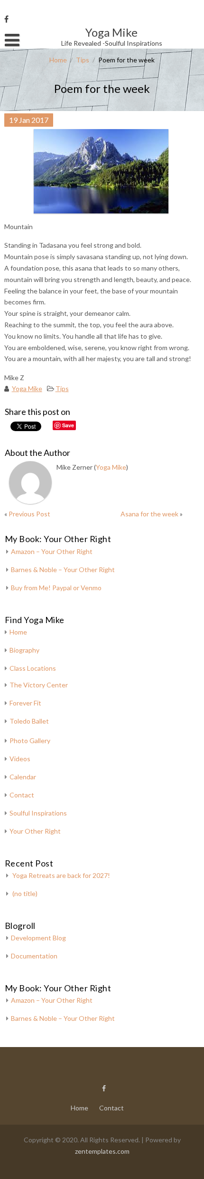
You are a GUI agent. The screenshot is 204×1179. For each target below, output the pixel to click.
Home (58, 60)
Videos (19, 759)
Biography (24, 650)
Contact (21, 795)
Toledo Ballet (29, 721)
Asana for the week (149, 514)
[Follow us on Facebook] (6, 19)
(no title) (24, 893)
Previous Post (29, 514)
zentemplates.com (102, 1151)
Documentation (34, 956)
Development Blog (38, 938)
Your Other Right (35, 831)
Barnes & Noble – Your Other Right (63, 569)
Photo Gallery (29, 740)
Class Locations (32, 668)
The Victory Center (38, 685)
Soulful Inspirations (38, 813)
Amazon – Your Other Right (52, 551)
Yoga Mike (27, 388)
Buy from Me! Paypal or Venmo (56, 588)
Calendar (22, 777)
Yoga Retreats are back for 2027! (61, 875)
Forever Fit (25, 703)
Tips (82, 60)
